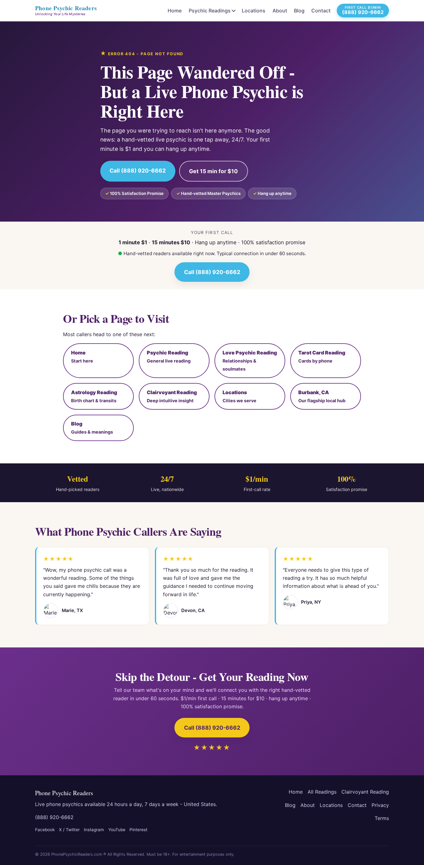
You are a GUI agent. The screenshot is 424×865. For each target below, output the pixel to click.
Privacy (380, 805)
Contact (321, 10)
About (280, 10)
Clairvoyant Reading (365, 792)
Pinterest (138, 829)
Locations (253, 10)
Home (175, 10)
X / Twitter (69, 829)
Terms (382, 818)
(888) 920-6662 (54, 817)
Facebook (45, 829)
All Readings (322, 792)
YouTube (116, 829)
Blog (299, 10)
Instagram (94, 829)
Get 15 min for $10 (213, 171)
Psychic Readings (210, 10)
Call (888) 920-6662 (138, 170)
